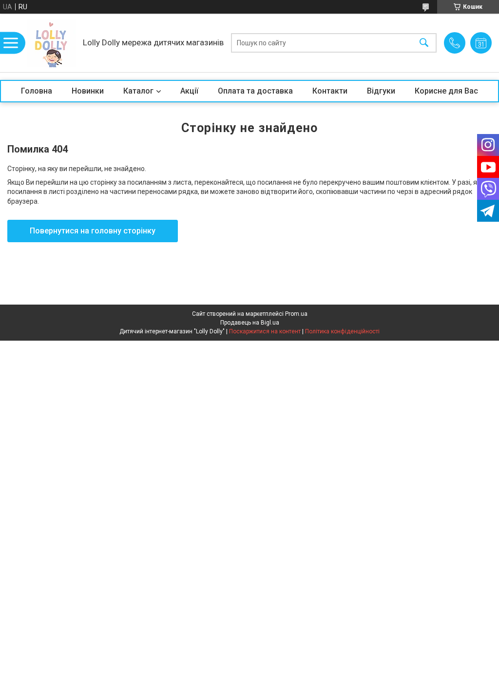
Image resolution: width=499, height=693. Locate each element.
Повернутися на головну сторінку (92, 230)
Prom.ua (296, 313)
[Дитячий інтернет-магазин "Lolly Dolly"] (51, 43)
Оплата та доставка (255, 91)
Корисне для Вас (446, 91)
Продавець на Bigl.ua (249, 322)
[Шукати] (424, 43)
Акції (189, 91)
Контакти (329, 91)
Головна (36, 91)
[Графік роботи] (481, 43)
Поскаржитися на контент (265, 331)
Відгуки (381, 91)
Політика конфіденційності (342, 331)
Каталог (138, 91)
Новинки (88, 91)
